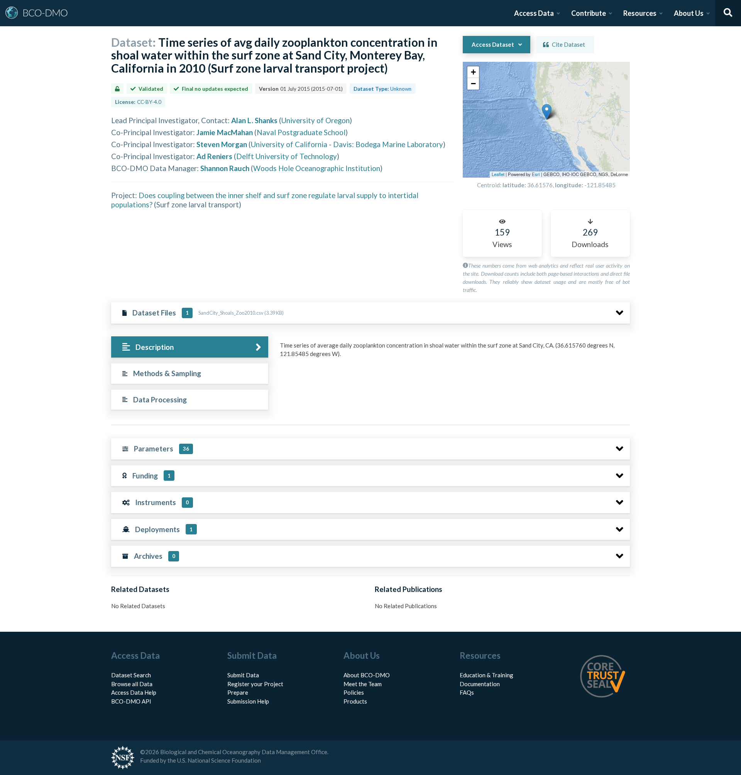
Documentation (480, 683)
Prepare (237, 692)
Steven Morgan (221, 144)
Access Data (534, 13)
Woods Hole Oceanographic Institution (316, 168)
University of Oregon (315, 120)
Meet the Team (362, 683)
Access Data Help (133, 692)
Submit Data (243, 675)
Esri (536, 174)
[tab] (189, 347)
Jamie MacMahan (224, 132)
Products (355, 701)
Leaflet (498, 174)
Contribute (588, 13)
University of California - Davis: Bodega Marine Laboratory (347, 144)
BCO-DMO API (131, 701)
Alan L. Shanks (254, 120)
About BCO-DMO (366, 675)
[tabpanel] (453, 352)
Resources (639, 13)
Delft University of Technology (286, 156)
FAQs (467, 692)
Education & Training (486, 675)
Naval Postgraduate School (301, 132)
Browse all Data (131, 683)
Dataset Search (131, 675)
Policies (353, 692)
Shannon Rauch (224, 168)
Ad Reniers (214, 156)
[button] (547, 112)
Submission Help (248, 701)
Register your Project (255, 683)
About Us (689, 13)
